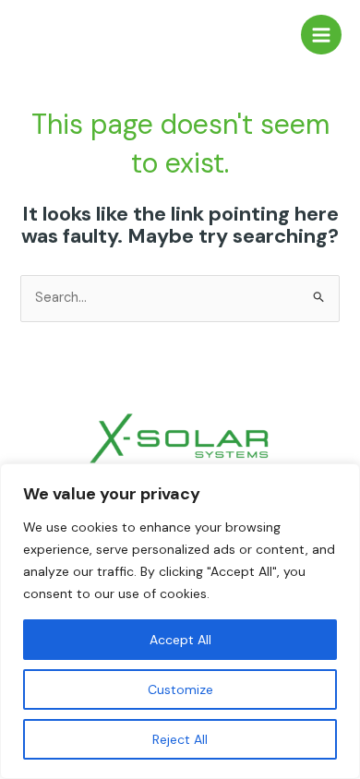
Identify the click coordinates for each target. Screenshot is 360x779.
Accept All (180, 639)
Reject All (180, 739)
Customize (180, 689)
